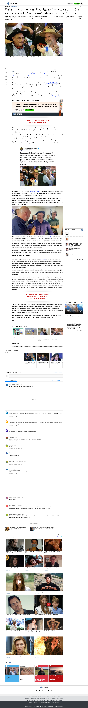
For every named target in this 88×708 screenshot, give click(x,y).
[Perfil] (12, 663)
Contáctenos (39, 700)
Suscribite (76, 3)
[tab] (11, 381)
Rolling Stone (48, 698)
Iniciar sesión (55, 372)
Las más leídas (70, 302)
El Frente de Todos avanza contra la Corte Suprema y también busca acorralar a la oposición (37, 296)
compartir (56, 387)
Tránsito (60, 700)
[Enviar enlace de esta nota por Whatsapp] (6, 76)
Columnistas (70, 230)
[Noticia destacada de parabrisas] (56, 666)
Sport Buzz (54, 698)
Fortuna (39, 696)
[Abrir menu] (6, 4)
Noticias (32, 696)
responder (11, 387)
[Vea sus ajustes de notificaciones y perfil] (81, 3)
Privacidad (44, 700)
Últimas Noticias (21, 3)
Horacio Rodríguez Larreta (17, 346)
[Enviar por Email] (6, 79)
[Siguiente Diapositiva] (62, 361)
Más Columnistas (77, 259)
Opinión (32, 3)
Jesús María (49, 236)
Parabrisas (44, 696)
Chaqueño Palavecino (52, 83)
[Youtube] (42, 690)
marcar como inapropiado (60, 388)
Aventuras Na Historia (41, 698)
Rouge (48, 696)
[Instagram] (45, 690)
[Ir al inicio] (12, 3)
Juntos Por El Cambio (58, 346)
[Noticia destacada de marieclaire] (27, 666)
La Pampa (43, 259)
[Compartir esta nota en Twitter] (6, 72)
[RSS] (48, 690)
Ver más (79, 330)
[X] (39, 690)
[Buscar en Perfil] (81, 1)
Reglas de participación (54, 700)
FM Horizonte (57, 696)
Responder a (14, 470)
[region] (34, 453)
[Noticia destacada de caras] (41, 666)
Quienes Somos (33, 700)
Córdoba (34, 346)
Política (28, 3)
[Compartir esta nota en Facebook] (6, 69)
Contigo (34, 698)
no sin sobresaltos (31, 76)
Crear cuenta (60, 372)
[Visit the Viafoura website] (60, 534)
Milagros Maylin (57, 96)
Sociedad (36, 3)
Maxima (61, 698)
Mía (50, 696)
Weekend (35, 696)
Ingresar (71, 3)
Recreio (58, 698)
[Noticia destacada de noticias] (12, 666)
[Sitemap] (52, 690)
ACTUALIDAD (7, 6)
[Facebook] (36, 690)
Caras (29, 696)
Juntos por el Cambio (35, 191)
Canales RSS (28, 700)
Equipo (48, 700)
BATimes (53, 696)
